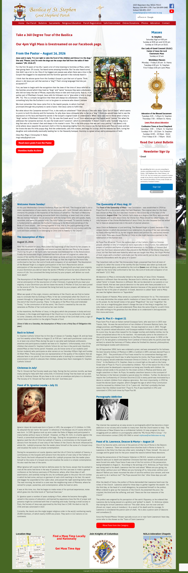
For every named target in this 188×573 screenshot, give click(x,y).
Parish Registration (92, 23)
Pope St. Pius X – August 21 (111, 318)
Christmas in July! (27, 368)
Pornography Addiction (109, 397)
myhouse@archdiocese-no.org (152, 435)
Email (143, 157)
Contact (166, 23)
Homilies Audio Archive (30, 151)
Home (21, 23)
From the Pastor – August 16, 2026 (41, 53)
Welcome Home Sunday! (31, 204)
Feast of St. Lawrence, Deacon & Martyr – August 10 (125, 441)
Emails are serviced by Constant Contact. (156, 180)
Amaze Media (156, 571)
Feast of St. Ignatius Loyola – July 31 (37, 385)
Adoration (155, 23)
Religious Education (71, 23)
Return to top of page (26, 571)
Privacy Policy (165, 571)
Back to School (25, 332)
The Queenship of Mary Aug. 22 (113, 204)
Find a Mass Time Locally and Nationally (69, 537)
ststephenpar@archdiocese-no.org (147, 13)
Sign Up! (157, 187)
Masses (156, 32)
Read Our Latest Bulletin (156, 142)
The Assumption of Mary (30, 237)
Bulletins (42, 23)
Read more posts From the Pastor (35, 143)
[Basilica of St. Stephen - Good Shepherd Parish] (45, 20)
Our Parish (31, 23)
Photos (144, 23)
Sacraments (54, 23)
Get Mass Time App (67, 548)
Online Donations (131, 23)
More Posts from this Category (115, 525)
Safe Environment (112, 23)
